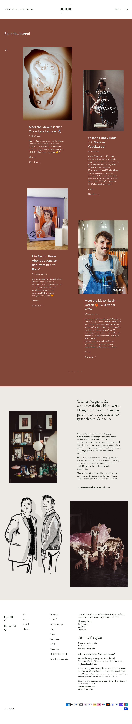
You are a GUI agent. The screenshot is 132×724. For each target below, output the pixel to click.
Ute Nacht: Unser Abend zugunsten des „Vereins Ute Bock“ (44, 262)
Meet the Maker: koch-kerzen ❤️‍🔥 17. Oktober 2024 (100, 304)
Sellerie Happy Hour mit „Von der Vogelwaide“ (102, 142)
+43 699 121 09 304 (85, 689)
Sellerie (11, 709)
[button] (118, 9)
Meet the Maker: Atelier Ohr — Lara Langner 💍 (45, 129)
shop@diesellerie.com (88, 664)
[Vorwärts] (81, 371)
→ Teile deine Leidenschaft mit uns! (93, 487)
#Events (32, 157)
